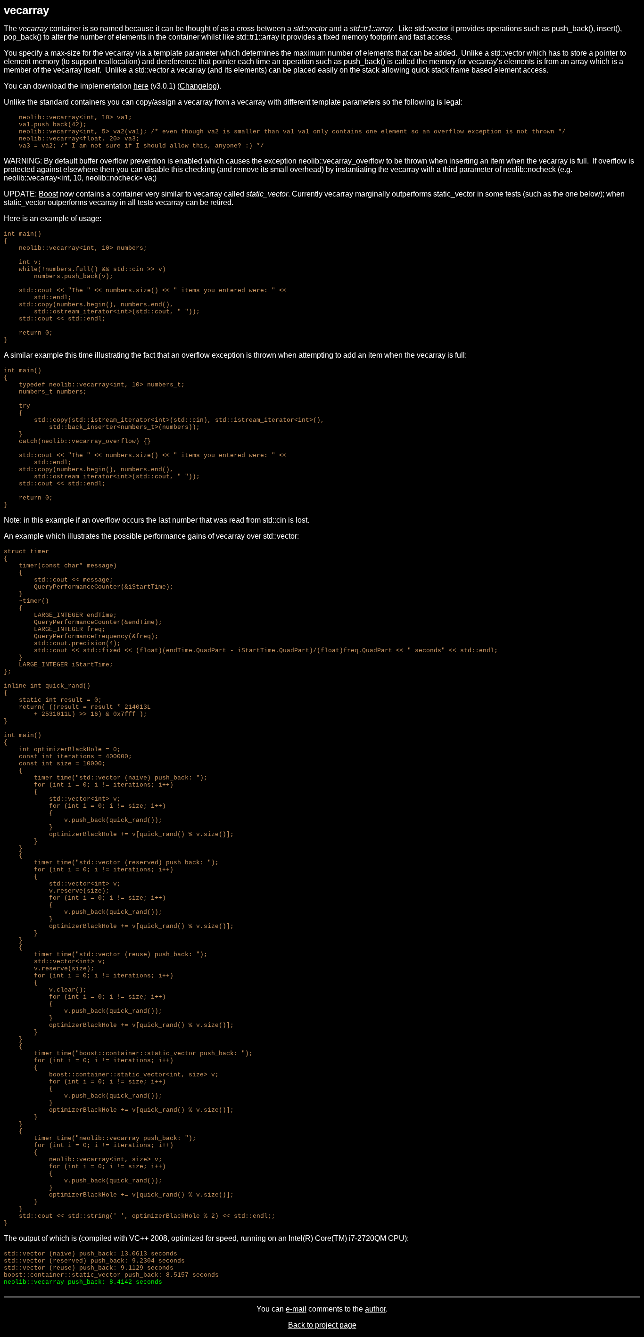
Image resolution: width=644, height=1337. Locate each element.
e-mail (296, 1309)
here (141, 86)
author (375, 1309)
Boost (48, 194)
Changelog (198, 86)
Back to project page (322, 1325)
